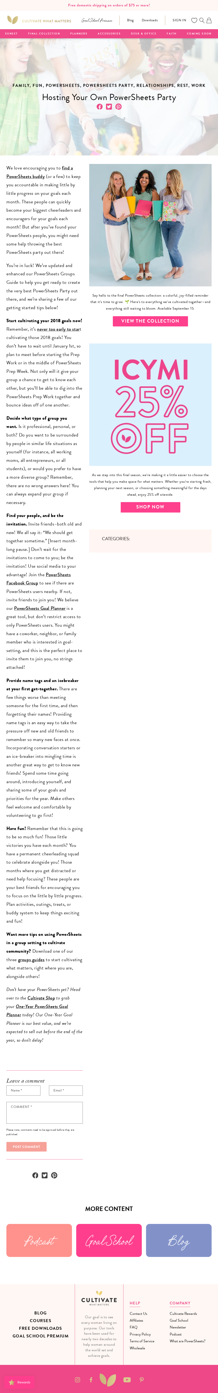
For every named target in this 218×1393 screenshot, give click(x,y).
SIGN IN (179, 20)
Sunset (11, 34)
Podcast (39, 1240)
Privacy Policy (140, 1334)
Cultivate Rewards (183, 1313)
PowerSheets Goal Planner (39, 608)
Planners (78, 34)
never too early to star (58, 329)
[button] (202, 20)
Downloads (150, 20)
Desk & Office (143, 34)
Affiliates (136, 1320)
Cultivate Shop (41, 998)
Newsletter (178, 1327)
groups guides (31, 959)
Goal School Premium (41, 1336)
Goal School (109, 1240)
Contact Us (138, 1313)
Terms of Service (142, 1341)
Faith (171, 34)
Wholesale (137, 1348)
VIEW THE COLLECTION (150, 321)
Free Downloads (40, 1328)
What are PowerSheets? (187, 1341)
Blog (130, 20)
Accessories (109, 34)
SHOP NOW (150, 507)
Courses (41, 1321)
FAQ (134, 1327)
